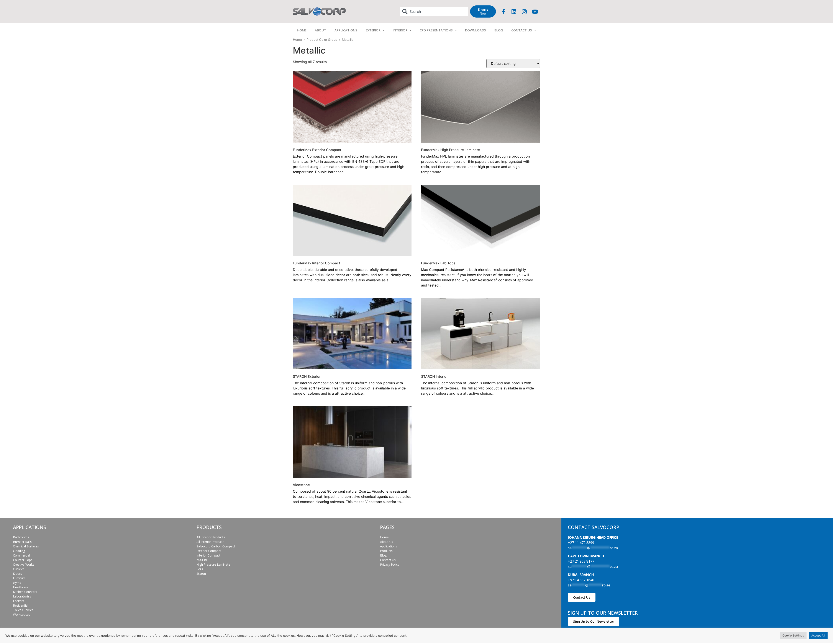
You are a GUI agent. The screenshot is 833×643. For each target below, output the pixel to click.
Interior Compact (208, 555)
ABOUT (320, 30)
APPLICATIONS (346, 30)
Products (386, 551)
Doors (17, 573)
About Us (386, 542)
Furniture (19, 578)
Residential (20, 605)
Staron (201, 573)
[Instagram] (524, 11)
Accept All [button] (818, 635)
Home (297, 40)
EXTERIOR (373, 30)
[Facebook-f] (503, 11)
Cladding (19, 551)
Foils (200, 569)
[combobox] (434, 11)
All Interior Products (210, 542)
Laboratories (22, 596)
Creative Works (23, 564)
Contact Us (388, 560)
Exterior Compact (209, 551)
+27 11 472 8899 (581, 542)
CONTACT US (521, 30)
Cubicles (19, 569)
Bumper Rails (22, 542)
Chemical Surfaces (26, 546)
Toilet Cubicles (23, 610)
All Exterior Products (211, 537)
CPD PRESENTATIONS (436, 30)
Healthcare (20, 587)
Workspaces (21, 614)
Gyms (17, 583)
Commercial (21, 555)
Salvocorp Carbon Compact (216, 546)
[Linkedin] (513, 11)
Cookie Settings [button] (793, 635)
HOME (302, 30)
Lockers (18, 601)
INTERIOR (400, 30)
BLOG (498, 30)
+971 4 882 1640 (581, 580)
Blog (383, 555)
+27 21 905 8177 (581, 561)
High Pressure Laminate (213, 564)
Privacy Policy (389, 564)
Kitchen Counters (25, 592)
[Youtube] (535, 11)
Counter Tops (22, 560)
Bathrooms (21, 537)
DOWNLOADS (475, 30)
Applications (388, 546)
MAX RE (202, 560)
